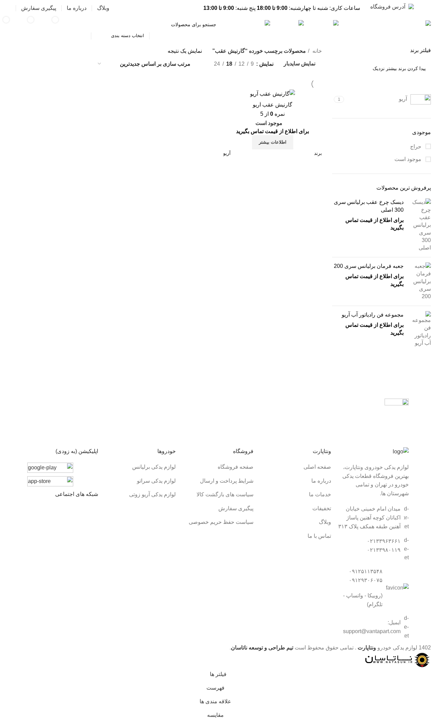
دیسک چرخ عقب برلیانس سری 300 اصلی (369, 205)
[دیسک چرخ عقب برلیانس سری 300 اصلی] (420, 225)
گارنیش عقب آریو (272, 105)
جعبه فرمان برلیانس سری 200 (369, 266)
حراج (416, 146)
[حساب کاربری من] (8, 8)
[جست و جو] (83, 24)
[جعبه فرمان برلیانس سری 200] (420, 281)
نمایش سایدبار (299, 64)
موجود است (408, 159)
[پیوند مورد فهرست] (295, 467)
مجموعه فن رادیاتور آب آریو (373, 315)
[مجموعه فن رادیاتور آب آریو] (420, 329)
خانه (316, 51)
